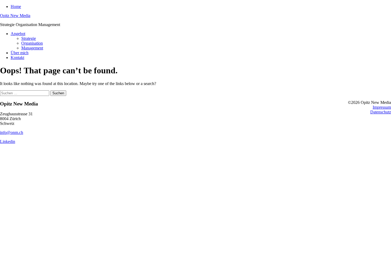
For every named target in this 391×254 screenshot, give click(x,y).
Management (32, 48)
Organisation (32, 43)
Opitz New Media (15, 15)
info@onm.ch (11, 132)
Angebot (18, 33)
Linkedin (7, 141)
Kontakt (17, 57)
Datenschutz (380, 112)
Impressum (382, 107)
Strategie (28, 38)
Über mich (19, 52)
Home (16, 6)
